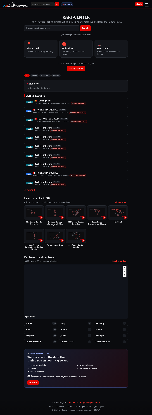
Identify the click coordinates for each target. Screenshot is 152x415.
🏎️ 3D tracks (67, 4)
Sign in (139, 4)
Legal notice (60, 406)
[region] (76, 291)
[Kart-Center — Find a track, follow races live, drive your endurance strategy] (16, 4)
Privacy (77, 406)
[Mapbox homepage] (30, 316)
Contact (51, 406)
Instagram (100, 406)
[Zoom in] (124, 267)
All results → (29, 190)
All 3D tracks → (121, 202)
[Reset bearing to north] (124, 275)
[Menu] (146, 4)
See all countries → (120, 261)
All (27, 75)
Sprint (34, 75)
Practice (56, 75)
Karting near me (76, 68)
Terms (69, 406)
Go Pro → (33, 382)
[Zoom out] (124, 271)
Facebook (88, 406)
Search (85, 28)
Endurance (45, 75)
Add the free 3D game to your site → (84, 402)
